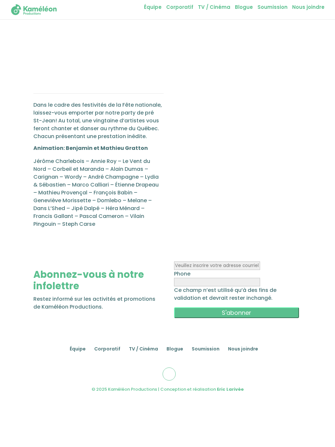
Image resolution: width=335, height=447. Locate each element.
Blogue (244, 7)
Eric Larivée (230, 389)
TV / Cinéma (214, 7)
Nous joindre (308, 7)
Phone (182, 273)
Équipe (153, 7)
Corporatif (179, 7)
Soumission (272, 7)
